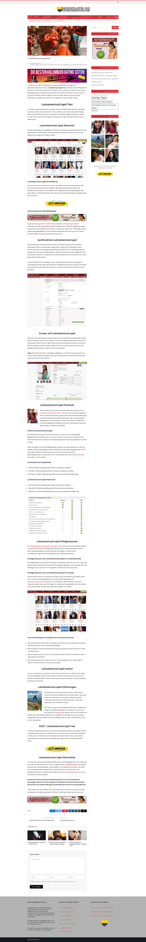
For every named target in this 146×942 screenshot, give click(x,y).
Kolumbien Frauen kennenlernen (78, 64)
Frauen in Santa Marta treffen (67, 923)
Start (33, 17)
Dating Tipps (41, 17)
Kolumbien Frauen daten (102, 101)
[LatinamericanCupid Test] (57, 41)
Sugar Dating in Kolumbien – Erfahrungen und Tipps (57, 843)
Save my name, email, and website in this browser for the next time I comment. (53, 881)
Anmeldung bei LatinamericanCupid (42, 185)
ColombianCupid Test (73, 772)
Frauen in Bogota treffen (66, 908)
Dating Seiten (104, 17)
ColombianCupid (68, 224)
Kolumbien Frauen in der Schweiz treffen (102, 916)
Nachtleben (94, 17)
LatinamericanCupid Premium (50, 413)
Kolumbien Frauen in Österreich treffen (101, 912)
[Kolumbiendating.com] (73, 10)
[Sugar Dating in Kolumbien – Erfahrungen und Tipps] (57, 835)
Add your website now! (65, 931)
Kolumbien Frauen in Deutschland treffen (102, 908)
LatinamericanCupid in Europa (37, 582)
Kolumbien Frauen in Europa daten (104, 106)
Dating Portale (43, 64)
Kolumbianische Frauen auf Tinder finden (37, 843)
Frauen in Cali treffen (65, 920)
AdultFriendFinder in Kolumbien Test (41, 820)
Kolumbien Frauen (54, 17)
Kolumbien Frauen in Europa (74, 17)
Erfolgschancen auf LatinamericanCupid (43, 546)
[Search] (118, 2)
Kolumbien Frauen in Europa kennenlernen (59, 64)
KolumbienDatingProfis (35, 63)
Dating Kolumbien (34, 64)
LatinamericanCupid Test (97, 85)
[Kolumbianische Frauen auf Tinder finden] (36, 835)
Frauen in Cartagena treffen (66, 912)
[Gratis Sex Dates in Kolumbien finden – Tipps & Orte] (77, 835)
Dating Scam (60, 712)
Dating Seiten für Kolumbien (45, 224)
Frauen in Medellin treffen (66, 916)
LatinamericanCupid (34, 85)
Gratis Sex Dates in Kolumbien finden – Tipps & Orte (78, 844)
